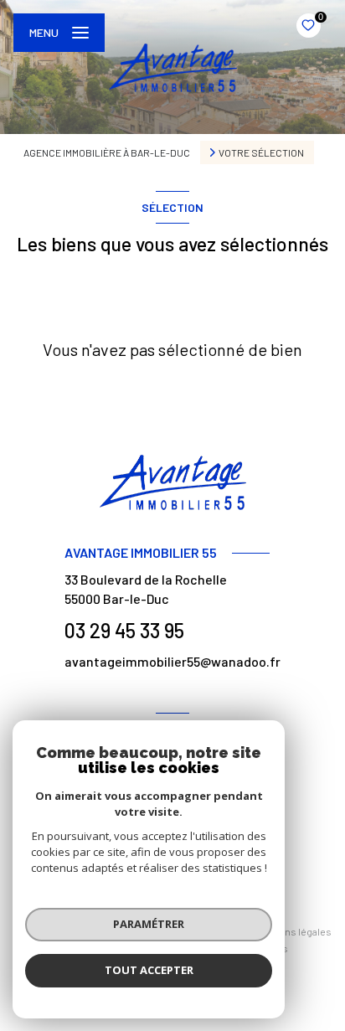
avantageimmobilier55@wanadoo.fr (172, 661)
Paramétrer (148, 923)
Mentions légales (293, 931)
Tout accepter (149, 969)
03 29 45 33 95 (124, 630)
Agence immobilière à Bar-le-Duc (106, 152)
